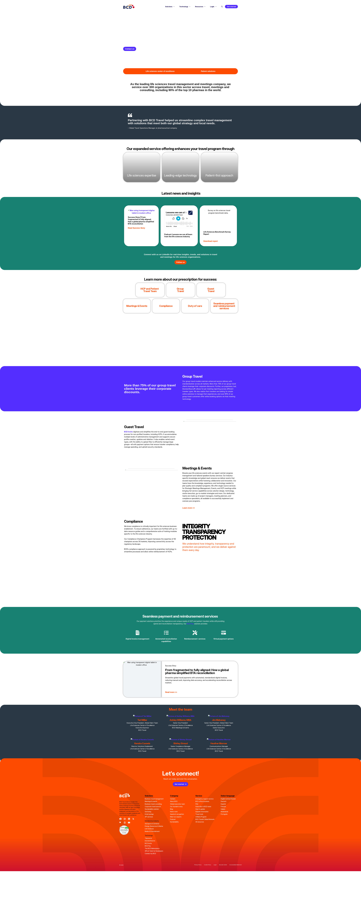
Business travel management (154, 799)
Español (223, 804)
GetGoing (148, 812)
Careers (172, 799)
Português (224, 814)
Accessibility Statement (235, 864)
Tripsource (148, 838)
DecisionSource (150, 841)
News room (174, 812)
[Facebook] (120, 819)
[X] (133, 819)
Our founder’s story (176, 806)
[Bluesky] (120, 823)
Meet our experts (175, 817)
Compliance (166, 305)
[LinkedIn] (129, 819)
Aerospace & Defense (152, 824)
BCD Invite (148, 843)
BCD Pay (190, 624)
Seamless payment (224, 306)
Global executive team (177, 804)
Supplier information (201, 812)
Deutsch (223, 801)
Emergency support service (204, 799)
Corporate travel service (153, 806)
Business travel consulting (153, 804)
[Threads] (125, 823)
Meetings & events (151, 801)
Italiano (223, 809)
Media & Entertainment (152, 831)
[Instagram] (125, 819)
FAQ (196, 804)
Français (223, 806)
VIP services (149, 817)
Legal (215, 864)
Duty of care (195, 305)
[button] (222, 6)
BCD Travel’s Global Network (204, 819)
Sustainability (174, 822)
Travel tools (199, 814)
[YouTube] (129, 823)
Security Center (223, 864)
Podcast (173, 819)
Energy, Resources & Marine (154, 826)
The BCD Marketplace (152, 848)
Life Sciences (149, 829)
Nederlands (224, 812)
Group (180, 289)
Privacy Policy (197, 864)
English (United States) (228, 799)
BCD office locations (202, 801)
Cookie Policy (207, 864)
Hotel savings (149, 814)
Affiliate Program (200, 817)
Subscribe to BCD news (203, 806)
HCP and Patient (150, 289)
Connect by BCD (150, 853)
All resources (199, 822)
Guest (211, 289)
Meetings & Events (136, 305)
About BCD (173, 801)
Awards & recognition (177, 814)
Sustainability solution (152, 809)
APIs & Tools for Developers (154, 851)
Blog (171, 809)
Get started (231, 7)
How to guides (200, 809)
